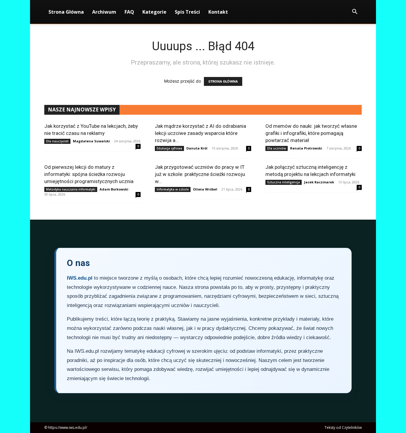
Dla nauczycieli (57, 141)
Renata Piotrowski (306, 148)
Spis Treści (187, 12)
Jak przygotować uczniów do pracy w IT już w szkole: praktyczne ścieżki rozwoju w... (200, 174)
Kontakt (218, 12)
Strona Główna (66, 12)
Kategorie (154, 12)
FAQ (129, 12)
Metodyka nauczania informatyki (70, 189)
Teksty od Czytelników (343, 427)
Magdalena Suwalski (91, 141)
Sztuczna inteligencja (283, 182)
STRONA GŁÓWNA (223, 81)
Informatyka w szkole (173, 189)
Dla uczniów (276, 148)
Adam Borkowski (114, 189)
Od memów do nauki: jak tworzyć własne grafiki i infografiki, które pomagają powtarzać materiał (311, 133)
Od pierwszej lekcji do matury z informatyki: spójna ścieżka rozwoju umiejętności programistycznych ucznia (88, 174)
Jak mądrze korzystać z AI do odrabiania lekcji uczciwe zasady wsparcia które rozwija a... (200, 133)
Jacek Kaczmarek (319, 182)
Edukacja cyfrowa (169, 148)
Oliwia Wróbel (205, 189)
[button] (354, 12)
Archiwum (104, 12)
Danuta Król (196, 148)
